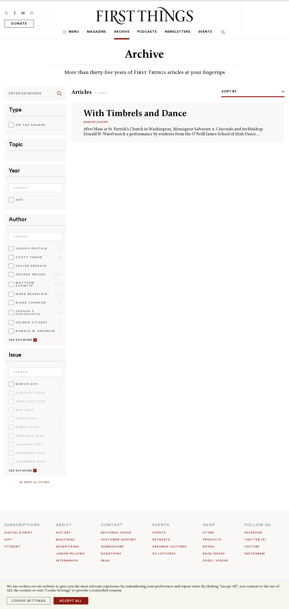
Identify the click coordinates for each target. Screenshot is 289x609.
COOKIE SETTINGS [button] (28, 600)
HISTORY (63, 532)
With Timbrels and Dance (135, 113)
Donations (111, 553)
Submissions (112, 546)
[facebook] (14, 13)
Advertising (67, 546)
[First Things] (144, 15)
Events (205, 31)
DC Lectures (164, 553)
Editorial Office (116, 532)
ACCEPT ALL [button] (71, 600)
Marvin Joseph (96, 122)
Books (209, 546)
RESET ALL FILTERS (37, 482)
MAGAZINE (96, 31)
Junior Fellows (70, 553)
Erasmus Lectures (170, 546)
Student (13, 546)
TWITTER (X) (255, 539)
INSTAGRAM (255, 553)
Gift (8, 539)
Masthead (65, 539)
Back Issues (214, 553)
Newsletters (178, 31)
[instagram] (31, 13)
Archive (121, 31)
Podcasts (147, 31)
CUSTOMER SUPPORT (119, 539)
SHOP (209, 525)
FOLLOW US (258, 525)
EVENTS (161, 525)
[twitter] (6, 13)
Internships (67, 560)
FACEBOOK (253, 532)
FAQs (105, 560)
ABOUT (64, 525)
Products (212, 539)
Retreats (161, 539)
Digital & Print (19, 532)
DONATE (19, 23)
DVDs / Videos (215, 560)
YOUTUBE (252, 546)
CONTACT (112, 525)
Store (208, 532)
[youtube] (23, 13)
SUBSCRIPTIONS (22, 525)
